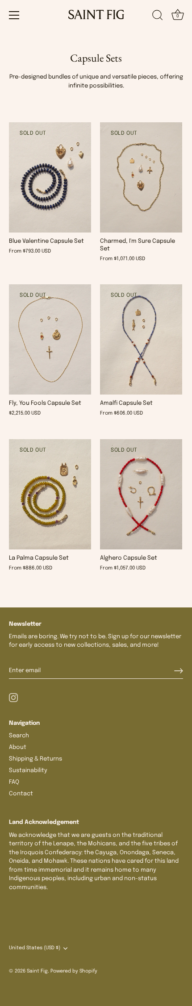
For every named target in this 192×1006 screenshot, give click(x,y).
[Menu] (14, 15)
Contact (21, 794)
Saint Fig (37, 971)
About (17, 747)
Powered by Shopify (73, 971)
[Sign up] (178, 670)
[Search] (157, 16)
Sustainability (28, 770)
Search (19, 736)
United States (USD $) (34, 948)
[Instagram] (13, 698)
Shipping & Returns (35, 759)
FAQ (14, 782)
